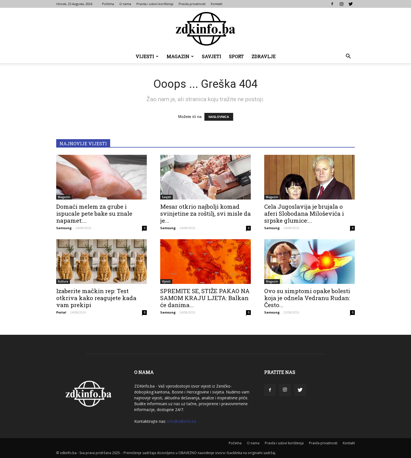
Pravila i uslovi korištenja (154, 4)
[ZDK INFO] (205, 29)
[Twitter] (350, 4)
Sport (236, 56)
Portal (61, 312)
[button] (348, 57)
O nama (125, 4)
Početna (108, 4)
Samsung (64, 228)
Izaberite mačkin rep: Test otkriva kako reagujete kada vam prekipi (96, 298)
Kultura (63, 281)
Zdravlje (264, 56)
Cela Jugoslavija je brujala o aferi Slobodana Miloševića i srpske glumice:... (304, 213)
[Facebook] (332, 4)
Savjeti (211, 56)
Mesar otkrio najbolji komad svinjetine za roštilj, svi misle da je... (205, 213)
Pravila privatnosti (192, 4)
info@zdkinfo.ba (181, 421)
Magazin (178, 56)
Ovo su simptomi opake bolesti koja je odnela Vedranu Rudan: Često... (307, 298)
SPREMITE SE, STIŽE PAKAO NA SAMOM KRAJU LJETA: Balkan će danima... (205, 298)
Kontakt (216, 4)
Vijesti (145, 56)
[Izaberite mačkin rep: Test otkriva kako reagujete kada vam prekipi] (101, 261)
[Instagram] (341, 4)
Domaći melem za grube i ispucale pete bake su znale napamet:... (94, 213)
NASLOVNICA (219, 116)
